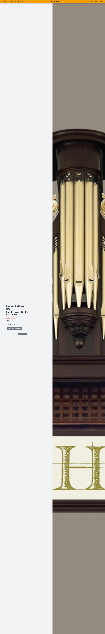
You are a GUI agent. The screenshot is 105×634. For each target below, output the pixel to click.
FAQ (91, 1)
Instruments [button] (6, 1)
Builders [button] (13, 1)
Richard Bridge (18, 312)
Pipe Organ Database (55, 2)
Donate (100, 1)
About (87, 1)
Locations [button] (20, 1)
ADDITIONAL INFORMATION (14, 328)
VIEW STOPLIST (11, 324)
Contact (95, 1)
